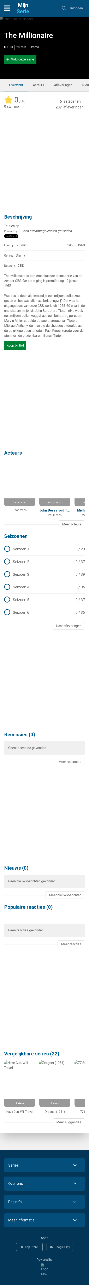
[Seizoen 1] (44, 549)
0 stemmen (12, 106)
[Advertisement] (44, 159)
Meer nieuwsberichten (65, 895)
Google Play (62, 1247)
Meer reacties (71, 944)
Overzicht (16, 85)
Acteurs (38, 85)
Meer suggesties (68, 1122)
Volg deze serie (22, 59)
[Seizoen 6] (44, 612)
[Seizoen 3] (44, 574)
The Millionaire (28, 35)
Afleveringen (63, 85)
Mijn (23, 8)
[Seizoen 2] (44, 562)
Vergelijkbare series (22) (31, 1054)
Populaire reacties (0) (28, 907)
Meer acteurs (71, 524)
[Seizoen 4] (44, 587)
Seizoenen (16, 536)
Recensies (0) (19, 735)
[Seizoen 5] (44, 600)
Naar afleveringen (68, 626)
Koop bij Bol (15, 345)
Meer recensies (69, 762)
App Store (31, 1247)
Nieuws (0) (16, 868)
